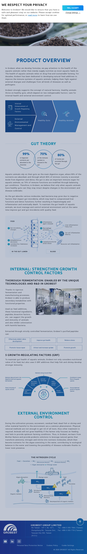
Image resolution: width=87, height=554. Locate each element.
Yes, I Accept (73, 8)
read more (32, 15)
